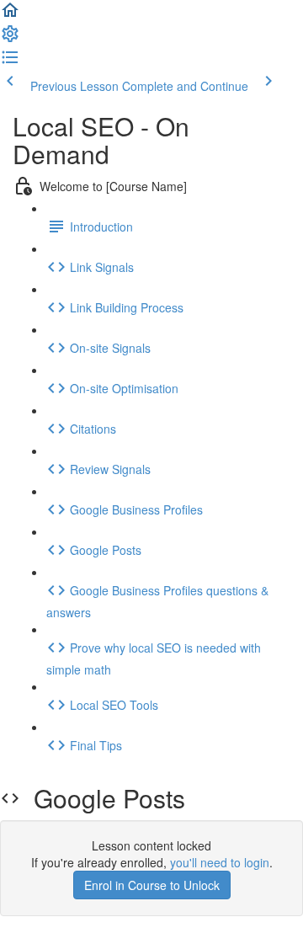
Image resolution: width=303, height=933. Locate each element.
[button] (10, 15)
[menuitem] (10, 38)
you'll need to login (219, 862)
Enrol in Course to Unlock (152, 885)
